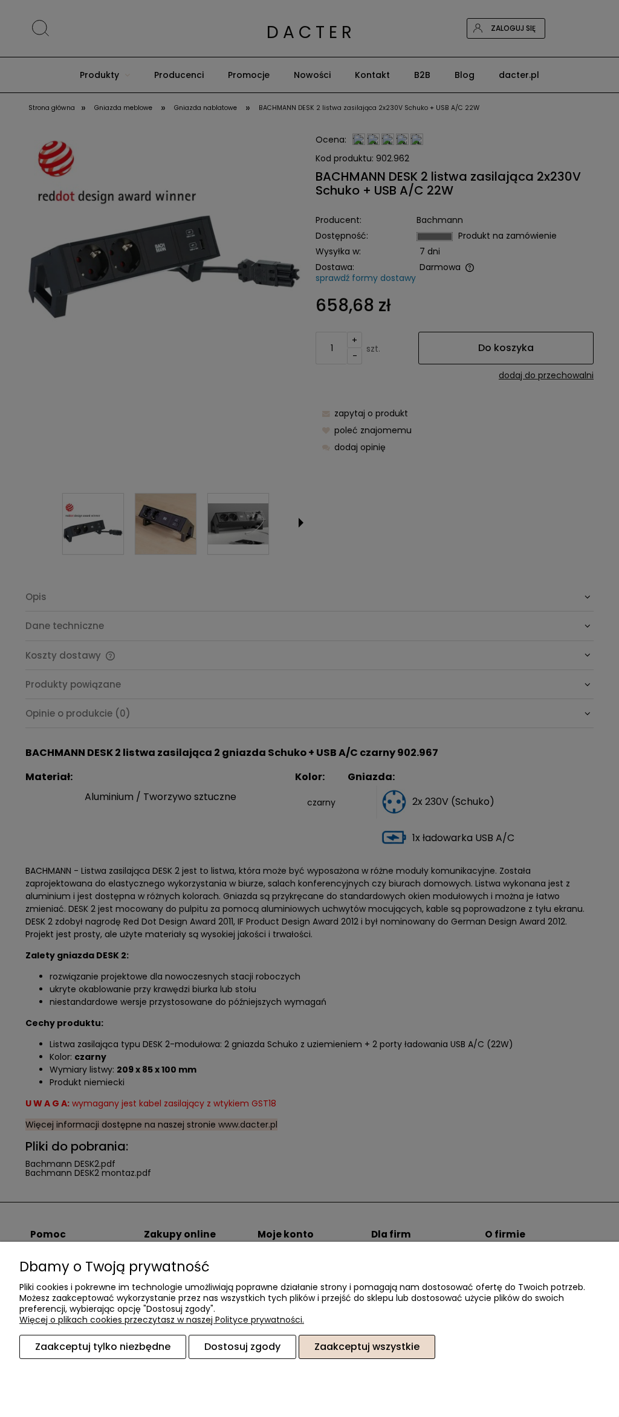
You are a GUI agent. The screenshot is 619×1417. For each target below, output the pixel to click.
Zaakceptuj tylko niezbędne (102, 1347)
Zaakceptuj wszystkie (367, 1347)
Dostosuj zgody (242, 1347)
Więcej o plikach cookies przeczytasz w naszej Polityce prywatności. (161, 1320)
